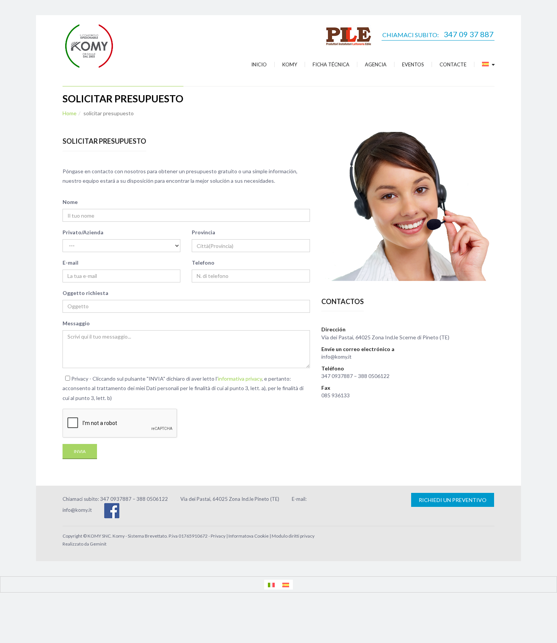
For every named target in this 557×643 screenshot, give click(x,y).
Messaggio (76, 323)
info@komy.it (77, 510)
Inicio (259, 64)
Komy (289, 64)
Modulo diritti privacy (293, 536)
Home (70, 113)
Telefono (203, 262)
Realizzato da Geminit (84, 544)
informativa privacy (240, 378)
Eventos (413, 64)
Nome (70, 202)
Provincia (203, 232)
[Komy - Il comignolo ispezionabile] (89, 45)
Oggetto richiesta (85, 293)
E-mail (70, 262)
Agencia (375, 64)
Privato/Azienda (83, 232)
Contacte (453, 64)
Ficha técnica (331, 64)
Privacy (218, 536)
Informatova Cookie (248, 536)
